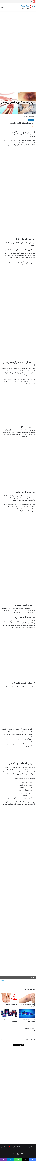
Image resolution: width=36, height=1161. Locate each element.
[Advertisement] (18, 31)
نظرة (6, 1146)
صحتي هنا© (21, 1146)
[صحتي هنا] (28, 7)
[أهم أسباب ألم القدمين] (9, 998)
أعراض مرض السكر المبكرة (25, 1)
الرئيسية (31, 116)
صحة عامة (26, 116)
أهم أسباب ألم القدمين (11, 1004)
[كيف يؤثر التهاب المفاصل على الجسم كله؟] (9, 1013)
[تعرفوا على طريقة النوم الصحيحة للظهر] (27, 1013)
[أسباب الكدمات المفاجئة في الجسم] (27, 998)
